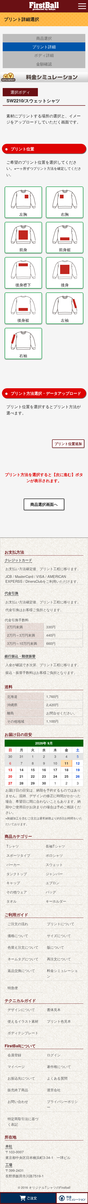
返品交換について (21, 970)
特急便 (13, 987)
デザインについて (21, 1009)
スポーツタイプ (18, 855)
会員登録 (14, 1054)
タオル (11, 901)
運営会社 (54, 1089)
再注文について (59, 958)
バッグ (51, 891)
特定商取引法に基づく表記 (23, 1121)
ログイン (54, 1054)
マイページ (16, 1066)
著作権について (59, 1066)
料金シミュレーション (62, 973)
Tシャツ (12, 845)
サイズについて (59, 935)
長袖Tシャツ (55, 845)
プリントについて (60, 923)
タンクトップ (16, 873)
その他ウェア (16, 891)
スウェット (54, 864)
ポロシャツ (54, 855)
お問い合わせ (18, 1101)
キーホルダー (56, 901)
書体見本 (54, 1009)
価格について (18, 935)
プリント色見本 (59, 1021)
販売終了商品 (18, 1089)
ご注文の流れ (18, 923)
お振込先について (21, 1078)
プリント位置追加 (68, 443)
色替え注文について (23, 947)
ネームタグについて (23, 958)
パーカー (13, 864)
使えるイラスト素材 (23, 1021)
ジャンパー (54, 873)
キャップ (13, 882)
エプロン (52, 882)
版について (55, 947)
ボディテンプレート (23, 1032)
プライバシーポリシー (62, 1104)
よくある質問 (57, 1078)
